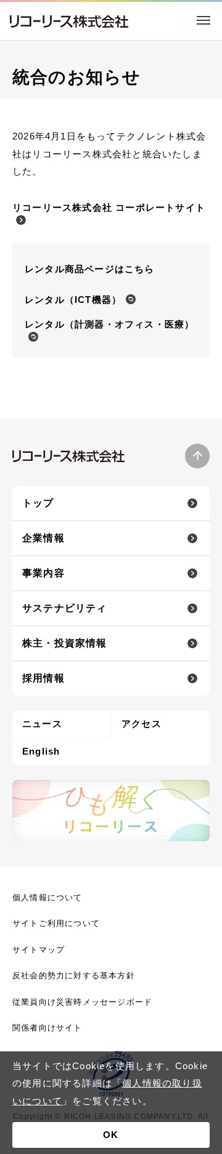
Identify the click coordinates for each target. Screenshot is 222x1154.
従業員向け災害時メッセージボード (82, 1002)
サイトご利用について (56, 923)
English (41, 751)
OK (110, 1134)
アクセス (141, 723)
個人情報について (47, 897)
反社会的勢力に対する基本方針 (73, 975)
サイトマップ (38, 949)
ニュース (42, 723)
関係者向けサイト (47, 1027)
